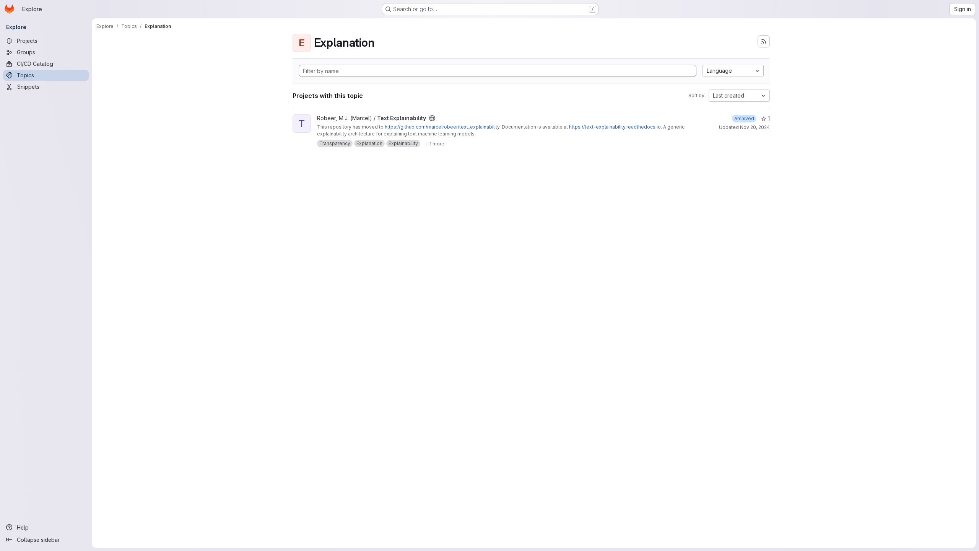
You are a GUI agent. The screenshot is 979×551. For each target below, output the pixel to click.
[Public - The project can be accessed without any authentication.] (432, 118)
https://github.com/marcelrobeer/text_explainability (442, 127)
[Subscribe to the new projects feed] (764, 41)
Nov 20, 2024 (755, 127)
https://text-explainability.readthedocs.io (615, 127)
